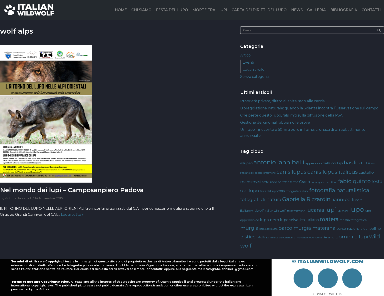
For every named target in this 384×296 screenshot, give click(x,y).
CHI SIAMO (141, 10)
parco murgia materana (307, 228)
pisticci (248, 237)
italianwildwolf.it (295, 210)
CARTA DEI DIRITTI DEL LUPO (259, 10)
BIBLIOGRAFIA (343, 10)
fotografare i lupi (297, 191)
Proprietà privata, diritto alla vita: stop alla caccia (282, 101)
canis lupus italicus (332, 171)
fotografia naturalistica (339, 190)
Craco (304, 181)
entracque (317, 182)
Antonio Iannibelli (18, 198)
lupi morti (342, 210)
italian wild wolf (275, 210)
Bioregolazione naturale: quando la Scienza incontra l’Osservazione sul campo (309, 108)
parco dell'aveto (268, 229)
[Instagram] (328, 278)
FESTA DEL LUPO (172, 10)
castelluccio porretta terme (280, 182)
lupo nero (269, 219)
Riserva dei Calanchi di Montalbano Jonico (294, 237)
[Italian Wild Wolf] (29, 10)
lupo (356, 209)
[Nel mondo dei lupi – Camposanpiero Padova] (111, 114)
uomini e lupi (351, 237)
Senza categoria (254, 77)
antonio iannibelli (279, 162)
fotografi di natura (260, 199)
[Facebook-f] (304, 278)
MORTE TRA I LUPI (209, 10)
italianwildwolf (252, 210)
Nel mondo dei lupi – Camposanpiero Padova (72, 190)
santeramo (327, 237)
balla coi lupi (333, 163)
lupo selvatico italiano (299, 219)
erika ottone (330, 182)
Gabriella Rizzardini (307, 199)
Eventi (248, 62)
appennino (313, 163)
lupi (330, 209)
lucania (315, 210)
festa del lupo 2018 (272, 191)
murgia (249, 228)
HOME (121, 10)
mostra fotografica (353, 220)
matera (329, 219)
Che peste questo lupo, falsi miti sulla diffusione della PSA (291, 115)
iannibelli (343, 199)
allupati (246, 163)
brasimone (269, 172)
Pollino (263, 237)
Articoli (246, 55)
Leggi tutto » (72, 214)
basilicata (355, 162)
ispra (358, 200)
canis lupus (291, 172)
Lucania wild (254, 69)
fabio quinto (354, 181)
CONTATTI (371, 10)
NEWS (297, 10)
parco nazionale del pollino (358, 229)
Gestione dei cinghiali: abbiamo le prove (275, 122)
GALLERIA (316, 10)
